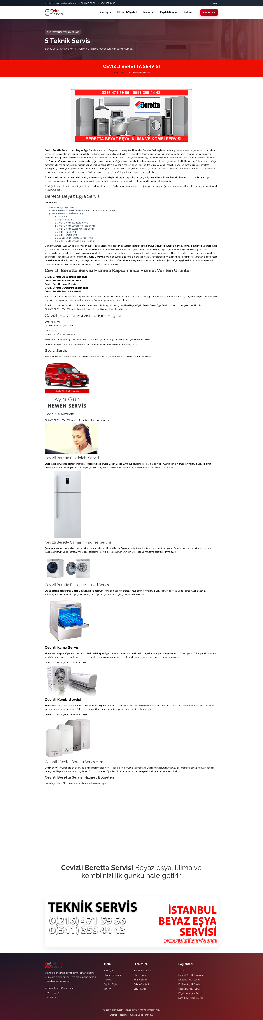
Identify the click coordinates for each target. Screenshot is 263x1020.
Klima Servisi (140, 975)
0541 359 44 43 (107, 3)
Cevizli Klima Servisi (66, 232)
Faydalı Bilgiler (169, 12)
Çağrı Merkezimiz (65, 219)
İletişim (214, 3)
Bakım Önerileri (141, 984)
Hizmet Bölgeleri (127, 12)
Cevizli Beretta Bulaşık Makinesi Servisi (75, 229)
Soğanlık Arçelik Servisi (189, 989)
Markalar (148, 12)
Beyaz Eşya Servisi (143, 970)
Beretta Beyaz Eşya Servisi (63, 207)
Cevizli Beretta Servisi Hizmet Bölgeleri (76, 241)
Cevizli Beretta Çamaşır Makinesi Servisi (76, 226)
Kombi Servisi (140, 979)
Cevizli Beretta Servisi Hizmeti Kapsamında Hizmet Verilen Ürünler (83, 210)
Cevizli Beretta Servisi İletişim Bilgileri (69, 213)
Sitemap (182, 970)
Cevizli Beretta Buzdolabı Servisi (72, 223)
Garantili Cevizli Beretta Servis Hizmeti (75, 238)
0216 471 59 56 (88, 3)
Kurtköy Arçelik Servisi (189, 984)
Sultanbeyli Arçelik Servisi (190, 998)
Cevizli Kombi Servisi (67, 235)
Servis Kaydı (140, 989)
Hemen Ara (209, 12)
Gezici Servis (63, 216)
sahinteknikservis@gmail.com (61, 3)
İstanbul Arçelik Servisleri (190, 975)
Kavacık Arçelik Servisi (189, 979)
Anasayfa (105, 12)
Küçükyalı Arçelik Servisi (190, 993)
